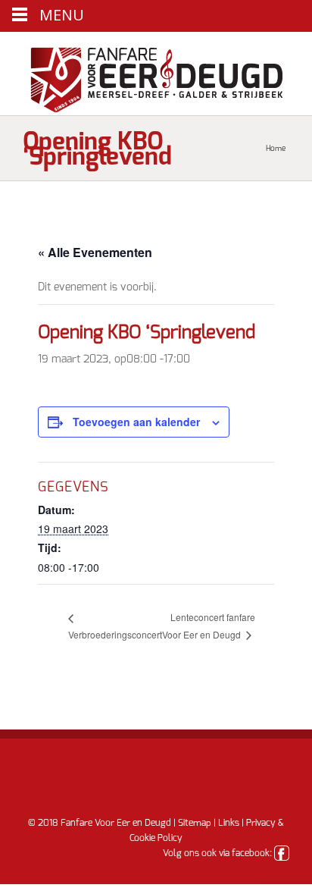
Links (228, 822)
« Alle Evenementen (95, 252)
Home (275, 148)
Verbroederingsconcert (115, 634)
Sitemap (194, 822)
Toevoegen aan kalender (136, 421)
